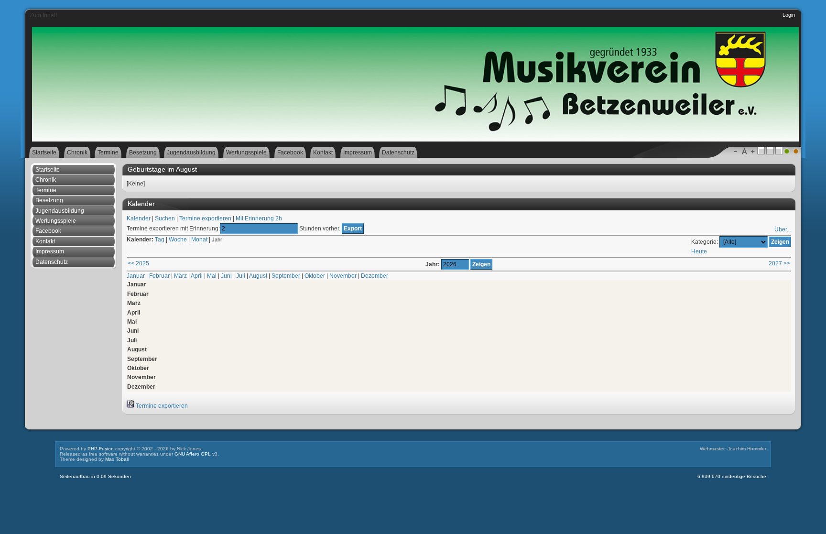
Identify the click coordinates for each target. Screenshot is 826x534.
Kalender (139, 218)
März (180, 275)
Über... (782, 229)
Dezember (374, 275)
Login (789, 15)
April (197, 275)
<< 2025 (138, 263)
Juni (226, 275)
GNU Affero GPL (192, 454)
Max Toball (117, 459)
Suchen (165, 218)
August (258, 275)
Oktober (314, 275)
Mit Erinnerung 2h (259, 218)
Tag (159, 239)
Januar (136, 275)
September (286, 275)
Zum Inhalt (43, 15)
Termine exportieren (205, 218)
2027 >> (779, 263)
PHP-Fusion (100, 448)
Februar (159, 275)
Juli (240, 275)
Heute (699, 251)
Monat (199, 239)
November (343, 275)
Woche (178, 239)
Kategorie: (704, 242)
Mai (212, 275)
